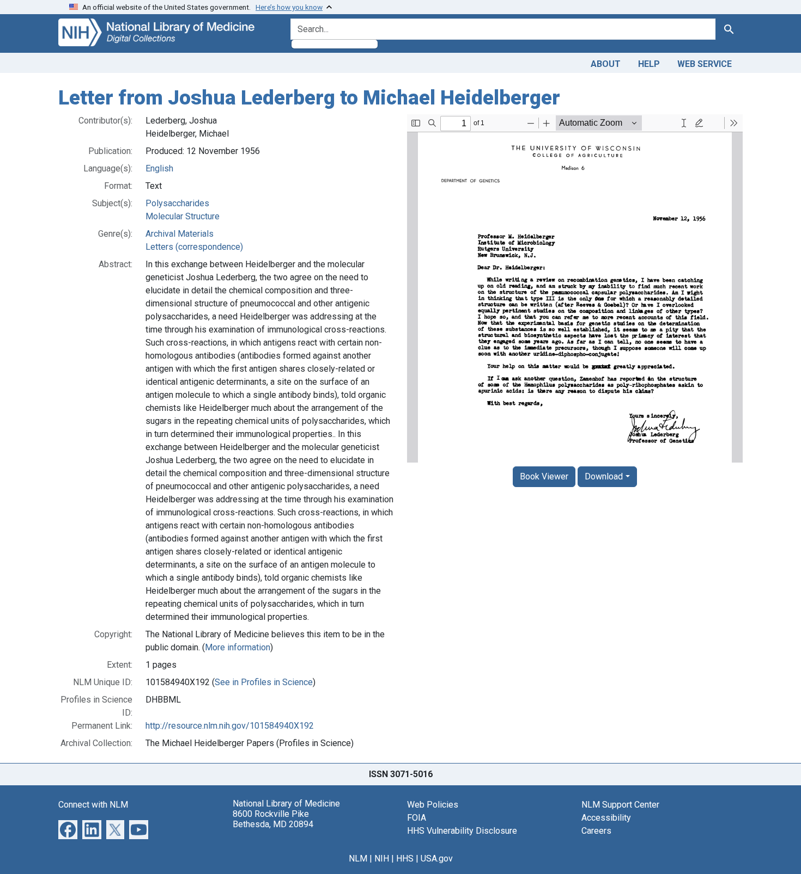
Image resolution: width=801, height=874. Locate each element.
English (159, 168)
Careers (596, 831)
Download (604, 476)
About (606, 64)
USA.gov (437, 858)
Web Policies (432, 804)
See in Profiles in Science (264, 682)
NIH (381, 858)
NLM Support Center (620, 804)
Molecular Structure (182, 216)
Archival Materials (179, 234)
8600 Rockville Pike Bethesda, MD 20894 (273, 819)
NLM (358, 858)
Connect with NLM (93, 804)
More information (237, 647)
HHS (405, 858)
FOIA (416, 818)
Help (649, 64)
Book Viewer (544, 476)
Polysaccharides (177, 203)
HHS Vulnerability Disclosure (462, 831)
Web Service (704, 64)
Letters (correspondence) (194, 247)
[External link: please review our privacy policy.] (67, 828)
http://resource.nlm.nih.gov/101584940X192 (229, 726)
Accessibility (606, 818)
